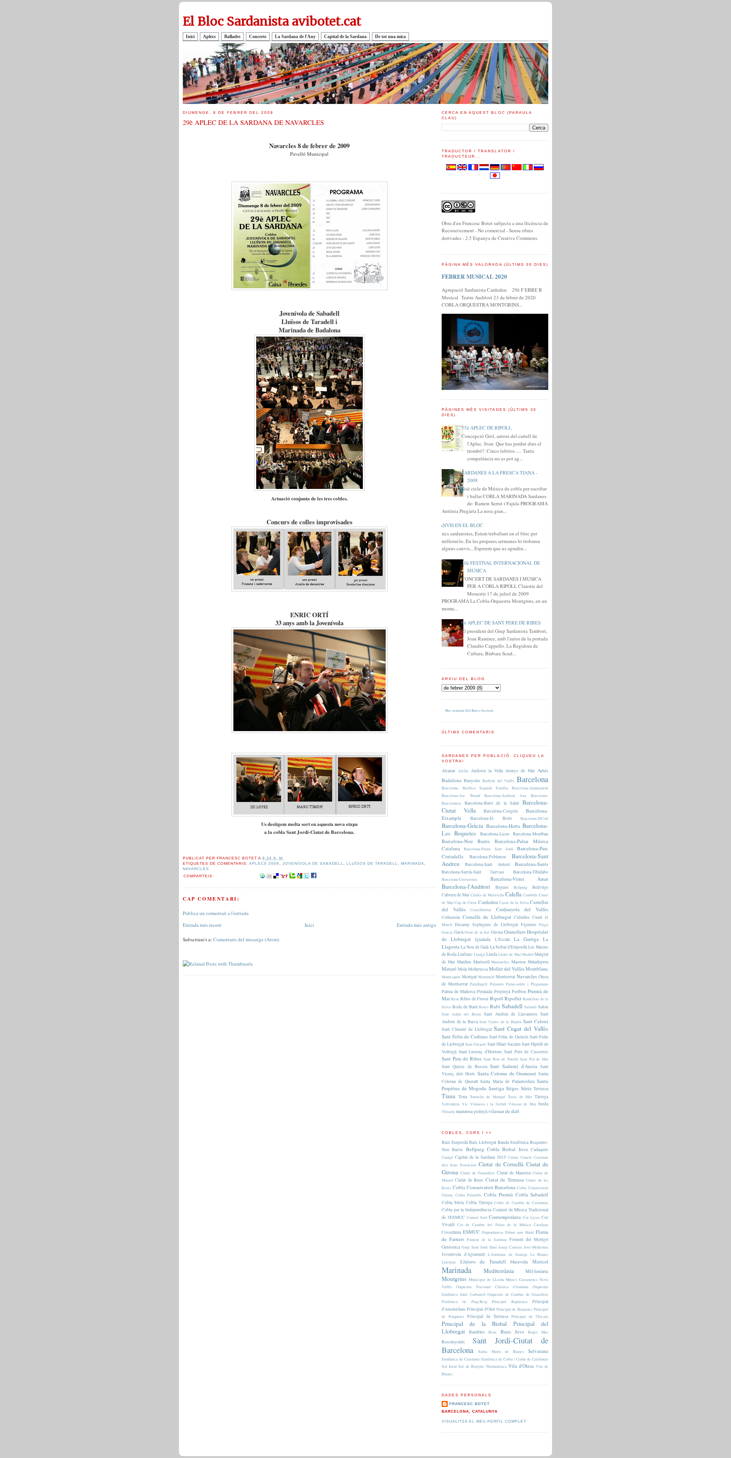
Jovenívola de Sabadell (313, 863)
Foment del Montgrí (528, 1239)
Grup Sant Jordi (474, 1247)
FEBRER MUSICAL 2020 (474, 276)
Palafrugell (478, 984)
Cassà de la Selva (514, 902)
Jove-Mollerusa (536, 1247)
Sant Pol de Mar (534, 1059)
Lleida (491, 954)
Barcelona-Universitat (459, 879)
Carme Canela (520, 1157)
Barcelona (532, 779)
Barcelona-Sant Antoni (487, 864)
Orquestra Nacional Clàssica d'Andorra (492, 1286)
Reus (455, 998)
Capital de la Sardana (345, 36)
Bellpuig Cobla (483, 1149)
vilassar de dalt (503, 1111)
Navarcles (196, 869)
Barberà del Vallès (498, 780)
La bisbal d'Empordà (508, 947)
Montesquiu (451, 976)
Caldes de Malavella (487, 894)
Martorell (481, 962)
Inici (190, 36)
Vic (465, 1104)
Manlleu (464, 962)
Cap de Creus (466, 902)
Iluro (493, 1247)
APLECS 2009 (264, 863)
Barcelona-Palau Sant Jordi (488, 848)
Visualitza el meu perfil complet (484, 1421)
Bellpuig (520, 887)
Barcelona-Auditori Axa (505, 795)
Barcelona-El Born (490, 818)
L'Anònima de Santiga (507, 1254)
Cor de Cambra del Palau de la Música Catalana (502, 1224)
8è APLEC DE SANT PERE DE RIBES (501, 622)
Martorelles (500, 962)
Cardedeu (488, 902)
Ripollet (513, 998)
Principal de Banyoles (514, 1309)
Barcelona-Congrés (501, 811)
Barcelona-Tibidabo (530, 872)
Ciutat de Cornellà (501, 1164)
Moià (462, 969)
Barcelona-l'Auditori (466, 886)
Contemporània (505, 1217)
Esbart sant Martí (519, 1232)
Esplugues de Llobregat (495, 924)
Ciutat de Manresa (514, 1172)
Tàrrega (541, 1096)
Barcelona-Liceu (494, 834)
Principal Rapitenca (509, 1301)
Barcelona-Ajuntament (530, 787)
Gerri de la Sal (476, 932)
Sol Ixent (449, 1366)
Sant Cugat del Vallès (521, 1028)
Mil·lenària (536, 1271)
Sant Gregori (475, 1044)
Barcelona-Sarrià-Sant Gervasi (473, 872)
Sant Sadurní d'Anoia (513, 1066)
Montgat (469, 976)
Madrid (527, 954)
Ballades (232, 36)
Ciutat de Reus (469, 1180)
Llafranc (465, 954)
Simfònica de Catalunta (461, 1359)
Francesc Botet (469, 1404)
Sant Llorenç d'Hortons (480, 1051)
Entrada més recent (202, 924)
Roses (483, 1006)
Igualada (482, 939)
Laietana (449, 1262)
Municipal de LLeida (486, 1279)
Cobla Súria (453, 1202)
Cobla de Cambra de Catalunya (521, 1202)
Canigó (447, 1157)
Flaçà (543, 924)
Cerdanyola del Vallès (522, 909)
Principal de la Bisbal (474, 1323)
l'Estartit (448, 1111)
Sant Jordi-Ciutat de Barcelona (495, 1345)
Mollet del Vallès (506, 968)
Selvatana (538, 1351)
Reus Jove (512, 1331)
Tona (462, 1096)
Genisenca (451, 1247)
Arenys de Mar (520, 770)
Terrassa (540, 1088)
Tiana (448, 1096)
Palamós (497, 984)
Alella (463, 770)
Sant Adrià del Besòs (461, 1014)
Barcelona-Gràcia (462, 825)
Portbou (519, 991)
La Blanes (539, 1254)
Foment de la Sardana (487, 1239)
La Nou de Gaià (474, 947)
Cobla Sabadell (532, 1194)
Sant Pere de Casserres (526, 1051)
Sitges (512, 1088)
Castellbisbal (480, 909)
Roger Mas (538, 1332)
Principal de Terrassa (487, 1316)
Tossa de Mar (520, 1096)
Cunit (537, 917)
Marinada (412, 863)
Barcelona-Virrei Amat (519, 878)
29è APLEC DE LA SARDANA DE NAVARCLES (253, 122)
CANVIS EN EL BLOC (459, 525)
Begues (502, 887)
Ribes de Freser (474, 998)
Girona (497, 932)
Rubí (495, 1006)
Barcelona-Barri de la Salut (491, 803)
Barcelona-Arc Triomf (461, 795)
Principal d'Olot (481, 1309)
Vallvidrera (451, 1104)
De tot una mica (390, 36)
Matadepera (538, 962)
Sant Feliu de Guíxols (508, 1037)
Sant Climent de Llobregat (467, 1029)
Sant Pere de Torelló (501, 1059)
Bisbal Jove (515, 1149)
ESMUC (471, 1231)
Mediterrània (499, 1270)
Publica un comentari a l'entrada (216, 913)
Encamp (462, 924)
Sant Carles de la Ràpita (500, 1021)
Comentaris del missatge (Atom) (246, 939)
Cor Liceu (531, 1217)
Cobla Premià (498, 1194)
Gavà (458, 932)
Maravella (519, 1262)
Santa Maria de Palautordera (507, 1081)
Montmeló (486, 976)
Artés (543, 770)
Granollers (514, 931)
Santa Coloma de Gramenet (506, 1073)
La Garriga (526, 939)
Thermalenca (496, 1366)
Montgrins (454, 1278)
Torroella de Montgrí (488, 1096)
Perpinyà (502, 991)
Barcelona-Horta (503, 825)
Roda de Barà (464, 1006)
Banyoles (472, 780)
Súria (526, 1088)
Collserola (451, 917)
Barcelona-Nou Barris (466, 841)
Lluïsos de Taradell (372, 863)
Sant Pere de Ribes (462, 1058)
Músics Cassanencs (522, 1279)
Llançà (479, 954)
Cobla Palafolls (468, 1195)
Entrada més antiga (416, 924)
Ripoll (496, 998)
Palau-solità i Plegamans (527, 984)
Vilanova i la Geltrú (488, 1104)
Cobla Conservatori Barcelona (484, 1187)
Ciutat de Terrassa (504, 1179)
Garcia (447, 932)
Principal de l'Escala (529, 1316)
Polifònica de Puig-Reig (464, 1301)
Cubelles (522, 917)
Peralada (484, 991)
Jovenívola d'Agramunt (463, 1254)
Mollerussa (478, 969)
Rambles (477, 1332)
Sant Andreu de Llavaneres (511, 1014)
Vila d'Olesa (521, 1365)
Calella (513, 894)
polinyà (480, 1111)
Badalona (451, 780)
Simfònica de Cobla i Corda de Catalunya (514, 1359)
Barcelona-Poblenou (487, 856)
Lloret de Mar (509, 954)
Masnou (518, 962)
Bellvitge (540, 887)
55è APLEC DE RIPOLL (486, 427)
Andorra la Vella (487, 770)
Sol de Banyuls (471, 1366)
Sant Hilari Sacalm (503, 1044)
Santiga (496, 1088)
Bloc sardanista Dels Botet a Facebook (469, 710)
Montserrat (505, 976)
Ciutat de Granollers (477, 1172)
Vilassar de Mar (522, 1104)
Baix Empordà (455, 1142)
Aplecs (209, 36)
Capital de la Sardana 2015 (480, 1157)
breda (543, 1104)
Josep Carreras (510, 1247)
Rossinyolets (453, 1342)
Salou (543, 1006)
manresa (464, 1111)
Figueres (528, 924)
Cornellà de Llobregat (487, 916)
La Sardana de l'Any (295, 36)
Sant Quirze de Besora (464, 1066)
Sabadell (512, 1006)
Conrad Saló (477, 1217)
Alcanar (448, 770)
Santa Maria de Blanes (501, 1351)
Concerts (258, 36)
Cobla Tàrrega (479, 1202)
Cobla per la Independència (466, 1209)
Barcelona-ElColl (534, 818)
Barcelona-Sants (531, 864)
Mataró (449, 968)
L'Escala (502, 939)
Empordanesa (492, 1232)
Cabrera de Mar (455, 894)
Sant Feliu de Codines (465, 1036)
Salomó (530, 1006)
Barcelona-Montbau (530, 834)
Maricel (540, 1261)
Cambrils (530, 894)
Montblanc (536, 968)
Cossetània (451, 1232)
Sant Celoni (535, 1021)
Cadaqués (539, 1149)
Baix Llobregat (482, 1142)
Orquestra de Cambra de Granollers (517, 1294)
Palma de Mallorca (459, 991)
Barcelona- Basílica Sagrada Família (475, 787)
